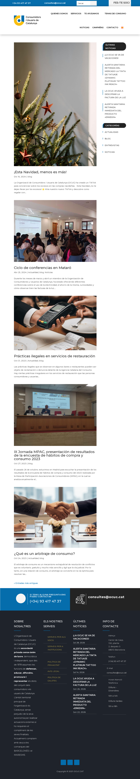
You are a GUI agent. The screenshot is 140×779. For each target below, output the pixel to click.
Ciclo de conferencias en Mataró (42, 268)
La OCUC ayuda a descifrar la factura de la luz (115, 94)
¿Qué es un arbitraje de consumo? (44, 553)
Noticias (84, 27)
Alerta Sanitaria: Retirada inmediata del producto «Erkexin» (115, 110)
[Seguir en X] (76, 762)
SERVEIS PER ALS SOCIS (57, 638)
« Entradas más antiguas (26, 583)
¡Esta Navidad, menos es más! (40, 172)
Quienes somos (59, 13)
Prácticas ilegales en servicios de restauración (54, 356)
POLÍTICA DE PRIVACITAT (54, 663)
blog (30, 176)
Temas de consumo (115, 13)
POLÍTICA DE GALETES (54, 679)
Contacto (112, 27)
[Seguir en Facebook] (63, 762)
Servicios (76, 13)
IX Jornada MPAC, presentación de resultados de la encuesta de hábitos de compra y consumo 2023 (54, 455)
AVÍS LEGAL (53, 671)
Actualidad (33, 272)
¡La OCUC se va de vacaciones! (114, 56)
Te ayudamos (91, 13)
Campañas (97, 27)
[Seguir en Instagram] (70, 762)
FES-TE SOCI (121, 2)
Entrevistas (112, 145)
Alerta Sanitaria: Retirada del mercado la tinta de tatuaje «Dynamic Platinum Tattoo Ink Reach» (115, 75)
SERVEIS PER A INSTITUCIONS (55, 648)
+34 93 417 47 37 (21, 3)
